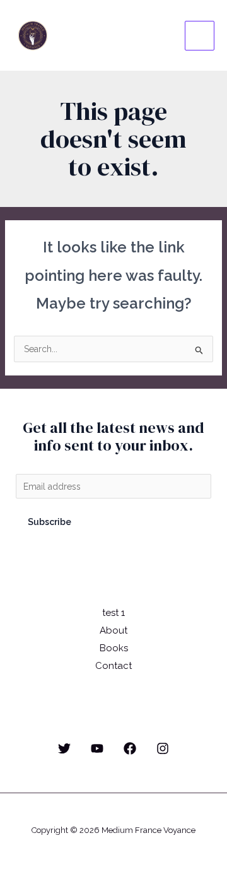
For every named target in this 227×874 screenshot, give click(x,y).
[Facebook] (130, 748)
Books (114, 648)
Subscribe (49, 522)
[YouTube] (97, 748)
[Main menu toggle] (199, 35)
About (113, 630)
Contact (113, 665)
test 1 (113, 612)
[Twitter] (64, 748)
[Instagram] (162, 748)
